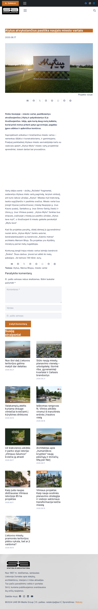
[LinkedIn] (94, 3)
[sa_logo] (10, 10)
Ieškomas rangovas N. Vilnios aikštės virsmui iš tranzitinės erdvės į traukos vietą (48, 411)
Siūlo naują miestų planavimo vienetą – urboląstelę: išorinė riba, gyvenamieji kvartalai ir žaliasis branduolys (47, 368)
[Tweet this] (40, 101)
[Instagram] (90, 3)
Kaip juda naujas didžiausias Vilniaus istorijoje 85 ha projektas (16, 495)
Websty (78, 602)
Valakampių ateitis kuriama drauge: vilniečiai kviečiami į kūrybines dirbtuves (17, 410)
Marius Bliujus (27, 268)
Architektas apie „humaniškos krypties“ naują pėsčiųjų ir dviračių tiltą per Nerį (47, 453)
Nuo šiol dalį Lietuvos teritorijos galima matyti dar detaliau (17, 363)
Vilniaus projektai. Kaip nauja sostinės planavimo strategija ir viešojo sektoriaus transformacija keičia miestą (48, 497)
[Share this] (34, 101)
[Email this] (27, 101)
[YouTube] (32, 596)
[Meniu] (25, 3)
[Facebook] (86, 3)
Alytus (16, 268)
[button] (94, 10)
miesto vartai (41, 268)
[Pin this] (52, 101)
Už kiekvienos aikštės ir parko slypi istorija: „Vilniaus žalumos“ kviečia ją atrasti (17, 452)
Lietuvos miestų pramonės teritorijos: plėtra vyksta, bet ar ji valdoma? (17, 540)
